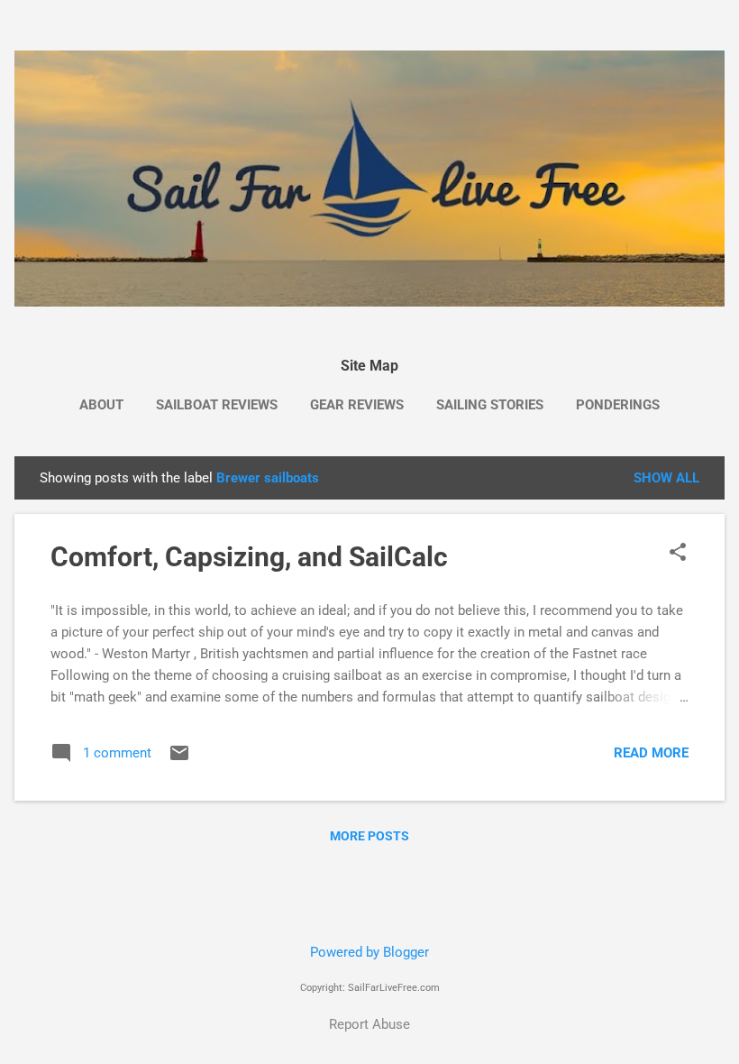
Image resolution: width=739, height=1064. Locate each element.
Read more (651, 753)
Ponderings (618, 405)
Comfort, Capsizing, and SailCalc (249, 557)
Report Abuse (369, 1024)
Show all (666, 478)
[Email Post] (179, 759)
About (101, 405)
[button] (678, 553)
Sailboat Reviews (217, 405)
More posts (369, 836)
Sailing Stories (489, 405)
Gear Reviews (357, 405)
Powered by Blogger (369, 952)
